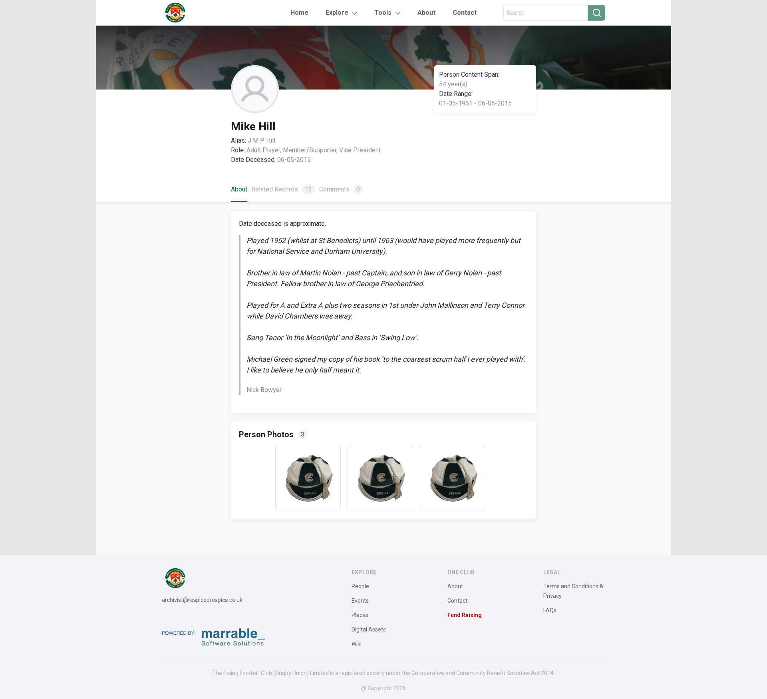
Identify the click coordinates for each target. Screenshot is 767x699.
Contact (465, 12)
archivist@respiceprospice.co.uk (202, 600)
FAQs (549, 610)
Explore (337, 12)
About (426, 12)
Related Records (281, 189)
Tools (382, 12)
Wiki (357, 644)
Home (299, 12)
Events (360, 600)
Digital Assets (369, 629)
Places (360, 615)
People (360, 586)
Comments (339, 189)
